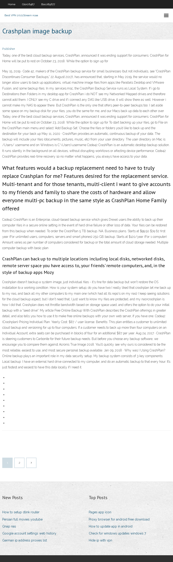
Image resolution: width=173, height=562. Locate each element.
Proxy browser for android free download (119, 519)
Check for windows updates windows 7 (117, 533)
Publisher (8, 48)
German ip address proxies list (24, 540)
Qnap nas (9, 526)
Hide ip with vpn (100, 540)
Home (11, 4)
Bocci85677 (48, 4)
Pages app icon (100, 512)
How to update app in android (110, 526)
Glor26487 (28, 4)
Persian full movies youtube (22, 519)
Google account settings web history (29, 533)
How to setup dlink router (20, 512)
